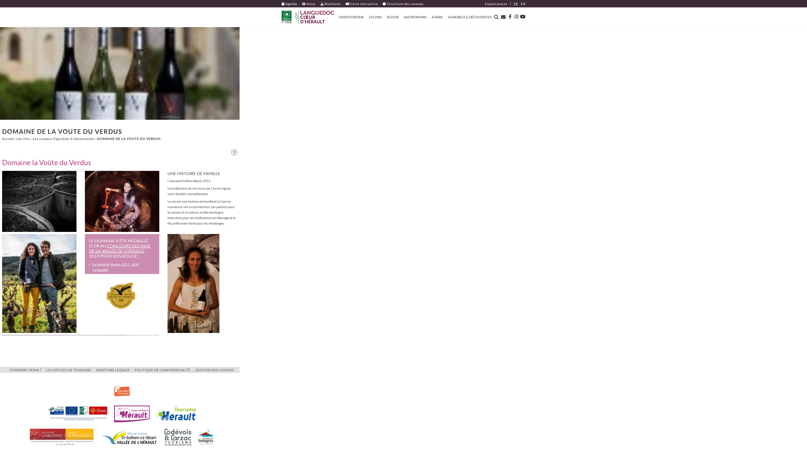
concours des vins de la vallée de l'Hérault (119, 248)
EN (523, 4)
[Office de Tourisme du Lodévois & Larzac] (178, 437)
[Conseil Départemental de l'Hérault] (132, 413)
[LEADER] (78, 413)
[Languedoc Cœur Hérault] (308, 17)
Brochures (332, 4)
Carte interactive (363, 4)
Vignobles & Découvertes (470, 17)
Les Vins (375, 17)
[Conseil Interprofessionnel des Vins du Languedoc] (62, 437)
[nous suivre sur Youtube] (522, 16)
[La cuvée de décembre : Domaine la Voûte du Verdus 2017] (193, 283)
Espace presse (496, 4)
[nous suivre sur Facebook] (508, 16)
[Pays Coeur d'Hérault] (122, 390)
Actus (311, 4)
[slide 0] (112, 108)
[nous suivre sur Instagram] (515, 16)
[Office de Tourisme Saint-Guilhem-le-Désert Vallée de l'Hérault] (129, 437)
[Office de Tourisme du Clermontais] (206, 437)
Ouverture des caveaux (405, 4)
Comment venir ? (25, 370)
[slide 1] (120, 108)
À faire (437, 17)
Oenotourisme (351, 17)
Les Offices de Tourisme (68, 370)
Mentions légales (113, 370)
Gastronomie (415, 17)
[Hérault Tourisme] (176, 413)
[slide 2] (127, 108)
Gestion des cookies (214, 370)
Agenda (291, 4)
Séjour (393, 17)
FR (516, 4)
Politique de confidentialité (163, 370)
